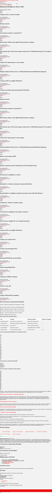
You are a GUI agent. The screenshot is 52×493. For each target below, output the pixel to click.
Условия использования (5, 18)
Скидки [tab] (9, 9)
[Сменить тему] (1, 2)
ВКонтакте (7, 463)
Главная (1, 4)
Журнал (5, 1)
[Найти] (4, 2)
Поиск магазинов (3, 3)
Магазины (2, 1)
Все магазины (4, 480)
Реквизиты (3, 486)
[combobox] (11, 3)
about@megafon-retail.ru (9, 462)
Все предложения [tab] (3, 9)
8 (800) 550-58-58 (8, 461)
